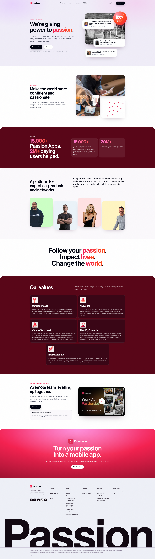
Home (67, 488)
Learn (70, 3)
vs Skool (99, 491)
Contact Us (53, 491)
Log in (110, 3)
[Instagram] (38, 500)
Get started (120, 3)
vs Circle (99, 495)
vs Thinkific (100, 493)
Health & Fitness (86, 493)
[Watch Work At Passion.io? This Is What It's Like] (101, 401)
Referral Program (55, 493)
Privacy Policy (122, 555)
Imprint (115, 555)
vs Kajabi (99, 488)
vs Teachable (101, 500)
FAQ (114, 493)
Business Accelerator (72, 514)
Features (68, 491)
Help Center (116, 488)
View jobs (48, 47)
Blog (51, 498)
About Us (52, 488)
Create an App (70, 500)
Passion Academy (118, 491)
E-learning (85, 495)
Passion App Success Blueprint (71, 506)
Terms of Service (107, 555)
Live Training (69, 511)
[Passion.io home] (35, 3)
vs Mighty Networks (103, 498)
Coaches (84, 488)
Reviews (78, 3)
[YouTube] (45, 500)
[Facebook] (31, 500)
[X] (34, 500)
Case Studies (70, 503)
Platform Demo (70, 498)
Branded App (69, 509)
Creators (84, 491)
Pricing (85, 3)
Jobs (51, 495)
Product (62, 3)
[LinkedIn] (42, 500)
